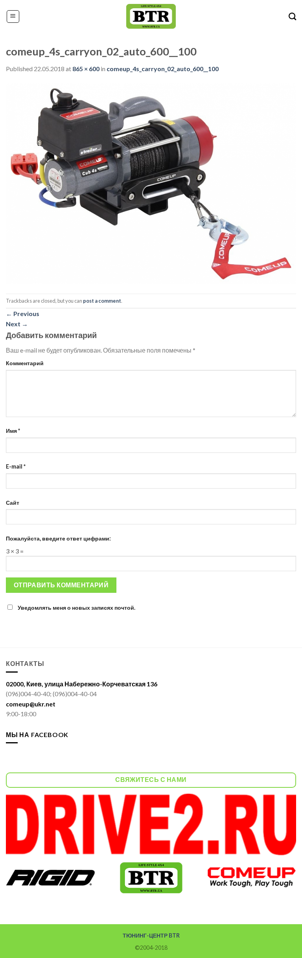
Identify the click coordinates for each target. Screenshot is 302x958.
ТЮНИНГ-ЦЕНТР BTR (151, 935)
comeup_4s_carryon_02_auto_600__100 (163, 68)
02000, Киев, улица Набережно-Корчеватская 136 (81, 684)
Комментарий (25, 363)
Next (17, 323)
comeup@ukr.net (30, 704)
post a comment (102, 301)
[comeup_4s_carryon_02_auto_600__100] (151, 183)
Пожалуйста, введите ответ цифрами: (58, 538)
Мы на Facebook (37, 734)
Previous (22, 313)
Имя (13, 430)
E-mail (16, 466)
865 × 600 (85, 68)
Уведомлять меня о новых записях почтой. (76, 607)
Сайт (12, 502)
